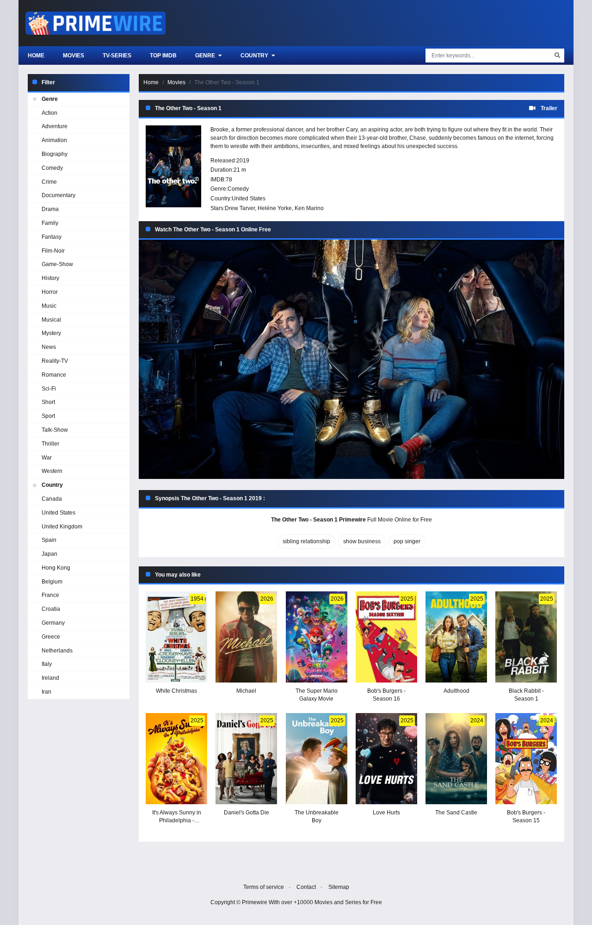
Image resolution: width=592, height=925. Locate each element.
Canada (52, 499)
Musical (51, 320)
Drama (50, 209)
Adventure (55, 126)
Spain (49, 540)
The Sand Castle (456, 812)
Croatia (51, 609)
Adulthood (456, 691)
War (47, 457)
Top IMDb (163, 55)
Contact (306, 887)
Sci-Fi (49, 388)
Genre (205, 55)
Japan (49, 554)
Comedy (238, 189)
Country (255, 55)
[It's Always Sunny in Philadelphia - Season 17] (176, 758)
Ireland (50, 678)
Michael (246, 691)
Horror (50, 292)
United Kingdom (62, 526)
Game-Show (57, 264)
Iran (46, 692)
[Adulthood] (456, 637)
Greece (51, 636)
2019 (242, 160)
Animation (54, 140)
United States (248, 198)
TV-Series (117, 55)
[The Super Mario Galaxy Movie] (316, 637)
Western (52, 471)
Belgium (52, 581)
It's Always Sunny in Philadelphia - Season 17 (176, 820)
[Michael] (246, 637)
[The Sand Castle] (456, 758)
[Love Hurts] (386, 758)
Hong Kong (56, 568)
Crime (49, 182)
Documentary (58, 195)
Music (49, 306)
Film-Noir (53, 251)
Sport (48, 416)
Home (36, 55)
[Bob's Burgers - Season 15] (526, 758)
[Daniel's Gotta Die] (246, 758)
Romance (54, 375)
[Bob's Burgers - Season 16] (386, 637)
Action (49, 113)
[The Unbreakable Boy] (316, 758)
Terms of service (263, 887)
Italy (47, 664)
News (49, 347)
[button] (351, 359)
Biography (55, 154)
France (50, 595)
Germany (53, 623)
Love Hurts (386, 812)
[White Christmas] (176, 637)
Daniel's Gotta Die (246, 812)
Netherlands (57, 650)
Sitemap (338, 887)
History (50, 278)
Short (48, 402)
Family (50, 223)
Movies (73, 55)
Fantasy (52, 237)
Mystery (51, 333)
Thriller (50, 444)
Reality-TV (55, 361)
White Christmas (176, 691)
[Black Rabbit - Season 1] (526, 637)
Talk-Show (55, 430)
